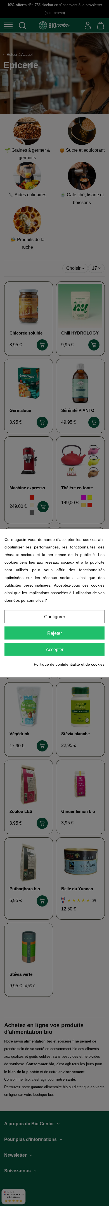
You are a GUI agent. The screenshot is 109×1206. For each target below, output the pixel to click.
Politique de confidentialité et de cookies (69, 664)
